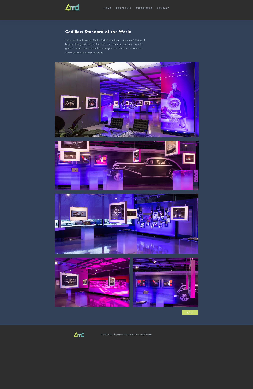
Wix (150, 334)
